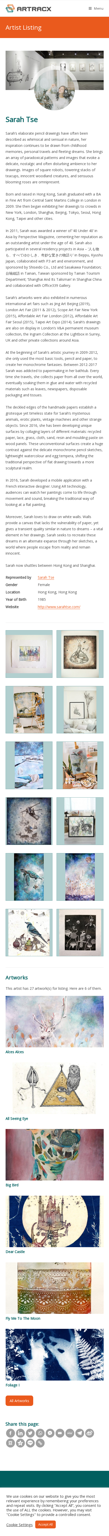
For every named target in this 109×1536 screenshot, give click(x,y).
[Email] (60, 1433)
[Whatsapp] (40, 1433)
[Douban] (10, 1443)
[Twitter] (30, 1433)
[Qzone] (20, 1443)
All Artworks (19, 1400)
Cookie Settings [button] (19, 1524)
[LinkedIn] (20, 1433)
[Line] (30, 1443)
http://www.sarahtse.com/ (59, 606)
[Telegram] (79, 1433)
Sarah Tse (46, 577)
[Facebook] (10, 1433)
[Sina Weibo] (89, 1433)
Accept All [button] (45, 1524)
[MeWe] (69, 1433)
